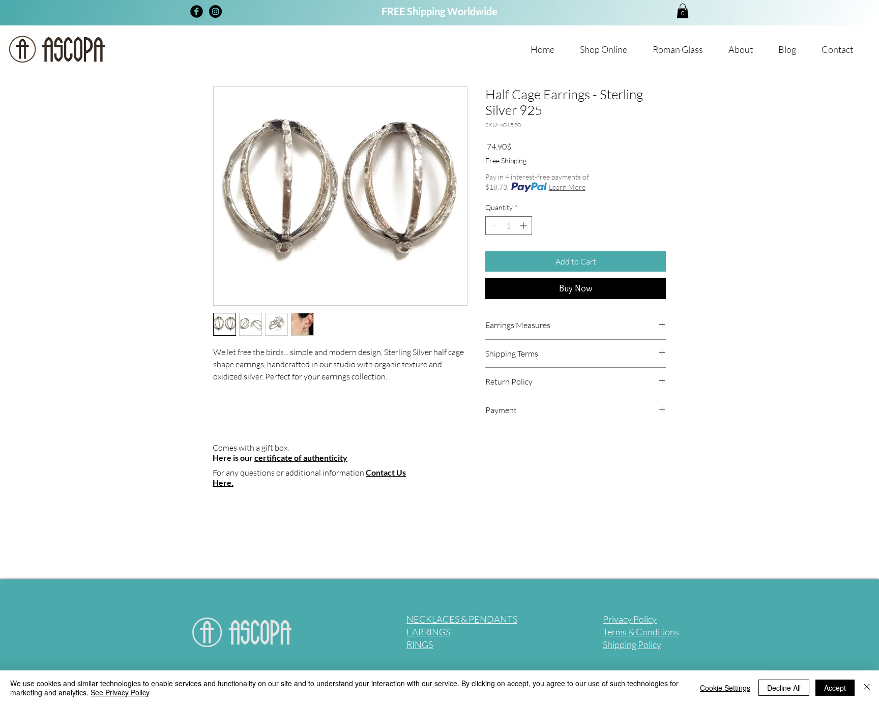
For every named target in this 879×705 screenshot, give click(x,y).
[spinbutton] (509, 225)
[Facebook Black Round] (196, 11)
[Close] (867, 688)
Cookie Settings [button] (725, 688)
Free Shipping (505, 160)
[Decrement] (493, 225)
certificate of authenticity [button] (300, 457)
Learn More (567, 187)
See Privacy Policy (120, 692)
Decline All (784, 688)
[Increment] (524, 225)
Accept (835, 688)
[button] (683, 11)
